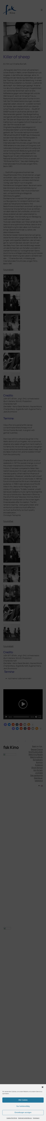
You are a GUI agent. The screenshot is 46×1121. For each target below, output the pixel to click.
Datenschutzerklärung (25, 1118)
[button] (42, 1087)
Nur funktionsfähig (23, 1106)
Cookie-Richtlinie (12, 1118)
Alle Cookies (23, 1100)
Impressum (36, 1118)
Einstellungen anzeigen (23, 1112)
